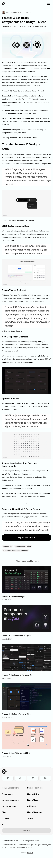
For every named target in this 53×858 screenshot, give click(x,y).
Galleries (13, 477)
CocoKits (37, 231)
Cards (6, 477)
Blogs (20, 477)
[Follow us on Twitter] (8, 778)
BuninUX (30, 853)
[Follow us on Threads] (20, 778)
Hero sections (28, 477)
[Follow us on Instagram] (45, 778)
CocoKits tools (15, 76)
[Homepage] (20, 4)
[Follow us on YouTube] (33, 778)
